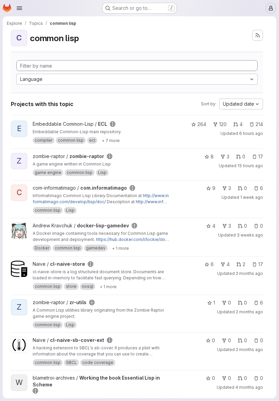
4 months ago (249, 387)
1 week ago (251, 197)
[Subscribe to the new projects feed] (257, 35)
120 (223, 124)
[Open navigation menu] (19, 8)
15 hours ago (250, 165)
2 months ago (249, 273)
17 (260, 156)
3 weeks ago (250, 235)
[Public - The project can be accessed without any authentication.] (112, 124)
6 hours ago (251, 133)
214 (259, 124)
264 (201, 124)
